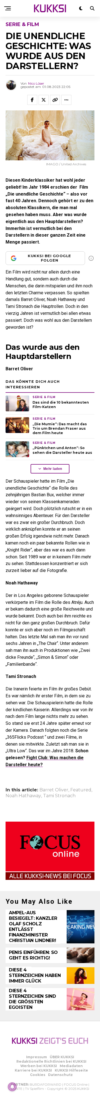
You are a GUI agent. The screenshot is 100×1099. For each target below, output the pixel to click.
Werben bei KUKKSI (38, 1066)
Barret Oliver (53, 790)
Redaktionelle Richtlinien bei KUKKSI (51, 1061)
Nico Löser (36, 83)
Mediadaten (71, 1066)
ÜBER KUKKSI (62, 1057)
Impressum (36, 1057)
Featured (80, 790)
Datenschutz (60, 1075)
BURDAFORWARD (45, 1084)
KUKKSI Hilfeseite (71, 1070)
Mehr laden (52, 469)
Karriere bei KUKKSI (33, 1070)
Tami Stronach (59, 796)
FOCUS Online (76, 1084)
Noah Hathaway (23, 796)
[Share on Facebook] (32, 100)
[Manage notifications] (12, 1086)
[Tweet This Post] (44, 100)
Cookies (37, 1075)
